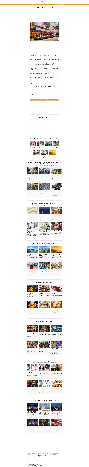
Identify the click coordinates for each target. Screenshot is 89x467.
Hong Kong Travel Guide (41, 9)
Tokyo (47, 4)
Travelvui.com (31, 464)
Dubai (32, 4)
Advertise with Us (32, 465)
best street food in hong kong (31, 453)
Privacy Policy (40, 465)
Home (27, 4)
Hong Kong (34, 4)
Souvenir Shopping (56, 4)
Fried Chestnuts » (29, 455)
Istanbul (38, 4)
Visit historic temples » (53, 454)
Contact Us (28, 465)
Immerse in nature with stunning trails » (55, 455)
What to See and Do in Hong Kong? (44, 243)
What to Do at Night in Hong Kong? (44, 400)
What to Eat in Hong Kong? (44, 282)
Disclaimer (36, 465)
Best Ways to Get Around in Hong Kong (44, 99)
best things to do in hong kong (54, 453)
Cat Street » (39, 456)
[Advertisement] (63, 55)
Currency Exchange (51, 4)
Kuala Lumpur (41, 4)
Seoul (44, 4)
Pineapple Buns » (29, 454)
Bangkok (29, 4)
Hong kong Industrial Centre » (42, 455)
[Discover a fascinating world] (44, 2)
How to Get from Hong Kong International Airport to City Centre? (44, 163)
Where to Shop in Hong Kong (44, 321)
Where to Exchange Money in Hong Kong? (44, 203)
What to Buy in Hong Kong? (44, 361)
